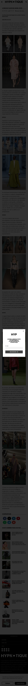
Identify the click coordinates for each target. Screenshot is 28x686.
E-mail (6, 346)
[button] (23, 331)
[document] (14, 343)
